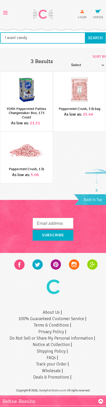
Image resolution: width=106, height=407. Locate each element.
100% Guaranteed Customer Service (51, 318)
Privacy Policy (51, 331)
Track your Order (52, 364)
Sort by (99, 56)
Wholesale (52, 370)
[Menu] (5, 12)
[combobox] (53, 38)
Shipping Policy (52, 351)
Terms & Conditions (52, 325)
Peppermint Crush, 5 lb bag (79, 109)
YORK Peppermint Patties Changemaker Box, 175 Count (26, 113)
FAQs (52, 357)
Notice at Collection (52, 344)
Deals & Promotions (51, 377)
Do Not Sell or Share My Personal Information (52, 338)
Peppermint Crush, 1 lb (26, 169)
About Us (52, 312)
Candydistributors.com (52, 390)
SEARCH (97, 37)
